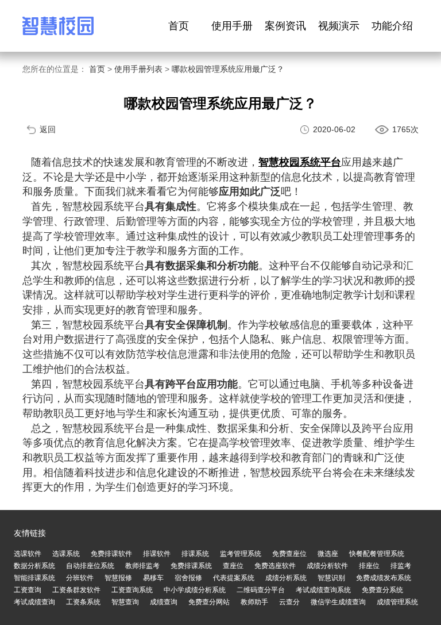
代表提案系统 (233, 578)
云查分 (289, 602)
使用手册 (232, 26)
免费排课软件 (111, 554)
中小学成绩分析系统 (195, 590)
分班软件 (80, 578)
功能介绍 (392, 26)
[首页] (58, 26)
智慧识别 (331, 578)
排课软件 (157, 554)
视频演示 (338, 26)
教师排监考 (142, 566)
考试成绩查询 (34, 602)
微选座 (328, 554)
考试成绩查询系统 (323, 590)
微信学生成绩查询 (338, 602)
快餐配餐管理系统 (376, 554)
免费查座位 (289, 554)
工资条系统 (83, 602)
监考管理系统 (240, 554)
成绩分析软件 (327, 566)
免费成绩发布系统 (383, 578)
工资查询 (27, 590)
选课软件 (27, 554)
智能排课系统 (34, 578)
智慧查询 (125, 602)
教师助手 (254, 602)
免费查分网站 (209, 602)
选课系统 (66, 554)
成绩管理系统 (397, 602)
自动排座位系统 (90, 566)
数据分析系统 (34, 566)
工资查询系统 (132, 590)
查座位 (233, 566)
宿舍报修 (188, 578)
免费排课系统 (191, 566)
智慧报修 (118, 578)
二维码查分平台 (261, 590)
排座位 (369, 566)
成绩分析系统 (286, 578)
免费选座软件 (275, 566)
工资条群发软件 (76, 590)
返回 (48, 129)
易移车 (153, 578)
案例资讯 (285, 26)
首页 (178, 26)
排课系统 (195, 554)
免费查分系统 (382, 590)
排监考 (400, 566)
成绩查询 (163, 602)
